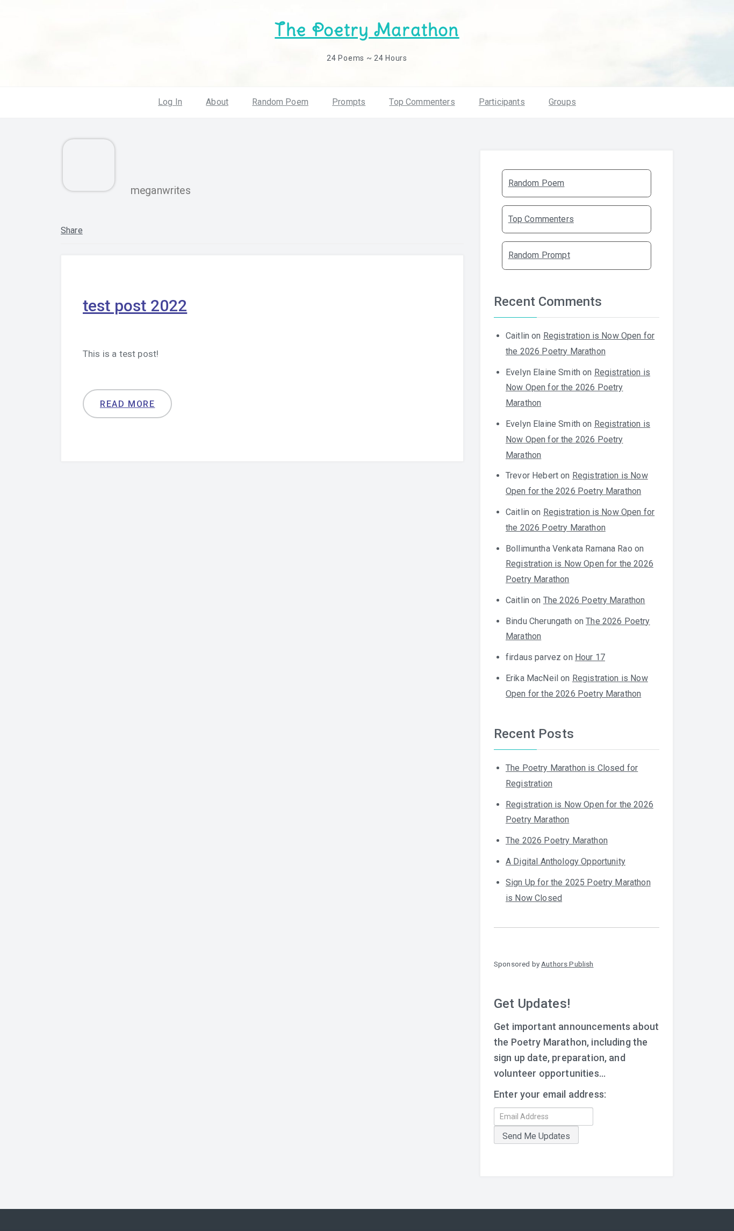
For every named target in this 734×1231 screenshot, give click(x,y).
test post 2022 (135, 305)
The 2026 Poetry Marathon (594, 600)
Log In (170, 102)
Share (72, 230)
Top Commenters (422, 102)
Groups (562, 102)
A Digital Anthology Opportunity (565, 861)
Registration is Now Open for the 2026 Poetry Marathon (578, 388)
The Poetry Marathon (367, 30)
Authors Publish (567, 964)
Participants (502, 102)
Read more (127, 404)
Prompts (348, 102)
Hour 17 (590, 657)
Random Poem (280, 102)
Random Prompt (539, 255)
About (217, 102)
